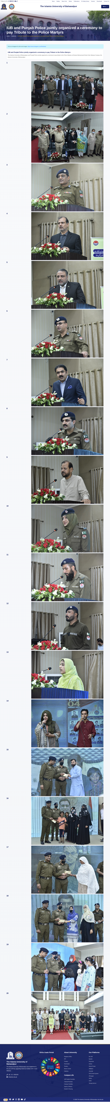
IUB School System (93, 1073)
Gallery (58, 1)
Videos (70, 1)
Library (90, 1063)
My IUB (91, 1056)
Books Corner (67, 1068)
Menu (104, 6)
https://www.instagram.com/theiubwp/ (37, 46)
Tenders (66, 1066)
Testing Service (92, 1083)
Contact (66, 1061)
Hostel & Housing (68, 1089)
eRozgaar (91, 1076)
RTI (65, 1059)
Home (8, 36)
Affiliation (91, 1068)
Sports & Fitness (68, 1086)
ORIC (90, 1080)
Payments (91, 1061)
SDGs (90, 1078)
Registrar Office (68, 1056)
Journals (91, 1071)
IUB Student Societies (69, 1079)
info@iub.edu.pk (12, 1077)
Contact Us (106, 1)
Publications (76, 1)
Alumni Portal (92, 1066)
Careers (93, 1)
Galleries (13, 36)
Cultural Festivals (68, 1081)
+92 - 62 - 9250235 (13, 1074)
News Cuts (64, 1)
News (53, 1)
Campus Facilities (68, 1084)
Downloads (99, 1)
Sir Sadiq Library (85, 1)
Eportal (90, 1059)
